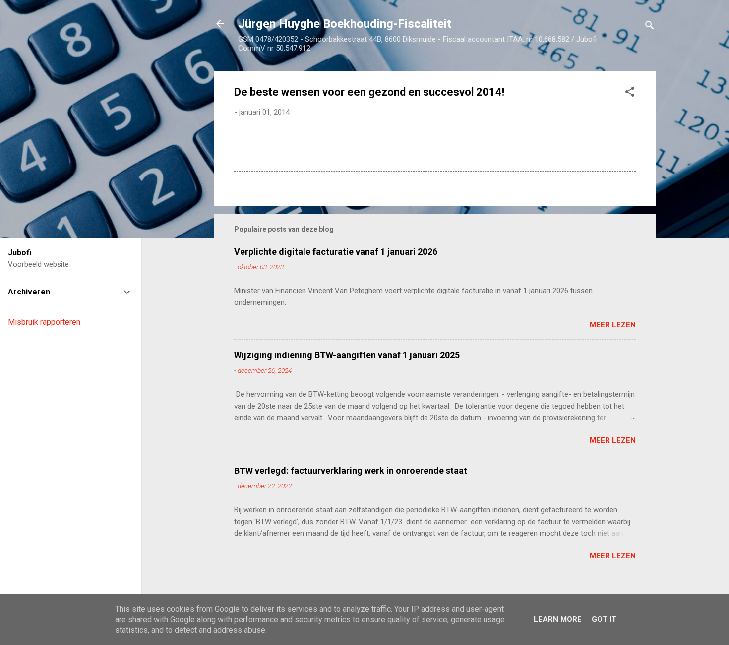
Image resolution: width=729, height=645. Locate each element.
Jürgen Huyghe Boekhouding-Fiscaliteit (344, 24)
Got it (604, 619)
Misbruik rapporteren (44, 322)
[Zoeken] (650, 27)
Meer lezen (613, 324)
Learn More (558, 619)
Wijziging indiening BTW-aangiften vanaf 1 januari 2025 (347, 355)
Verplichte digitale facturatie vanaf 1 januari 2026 (335, 251)
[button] (630, 93)
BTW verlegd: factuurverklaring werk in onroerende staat (350, 471)
